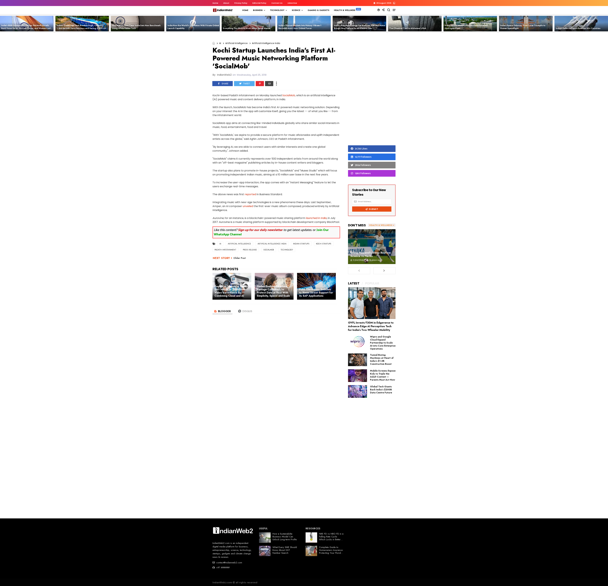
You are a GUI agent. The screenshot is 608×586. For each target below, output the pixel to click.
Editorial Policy (259, 3)
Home (215, 3)
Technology (287, 249)
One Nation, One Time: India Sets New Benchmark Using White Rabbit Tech (136, 27)
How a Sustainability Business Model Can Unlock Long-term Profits (284, 536)
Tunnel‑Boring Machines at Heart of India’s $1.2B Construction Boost (381, 359)
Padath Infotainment (225, 249)
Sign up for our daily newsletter (260, 230)
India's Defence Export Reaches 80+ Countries (578, 28)
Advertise (292, 3)
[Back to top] (600, 578)
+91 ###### (222, 567)
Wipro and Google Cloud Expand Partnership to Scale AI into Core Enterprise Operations (383, 342)
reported (250, 194)
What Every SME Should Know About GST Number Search (284, 550)
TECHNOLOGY (277, 10)
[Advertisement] (372, 89)
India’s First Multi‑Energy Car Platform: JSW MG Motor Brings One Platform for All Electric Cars (359, 27)
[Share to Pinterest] (260, 83)
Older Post (239, 258)
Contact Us (276, 3)
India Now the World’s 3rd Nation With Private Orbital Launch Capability (193, 27)
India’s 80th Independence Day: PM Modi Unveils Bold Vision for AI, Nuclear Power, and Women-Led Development (26, 28)
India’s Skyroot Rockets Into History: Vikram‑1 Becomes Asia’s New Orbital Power (300, 27)
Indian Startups (301, 243)
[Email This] (269, 83)
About (226, 3)
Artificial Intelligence (236, 43)
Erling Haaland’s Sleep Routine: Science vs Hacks (370, 254)
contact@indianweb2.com (228, 562)
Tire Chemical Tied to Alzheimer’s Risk (407, 28)
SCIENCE (296, 10)
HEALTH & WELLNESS (344, 10)
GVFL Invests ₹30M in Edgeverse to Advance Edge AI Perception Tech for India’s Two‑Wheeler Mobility (371, 326)
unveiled (248, 206)
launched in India (316, 218)
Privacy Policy (240, 3)
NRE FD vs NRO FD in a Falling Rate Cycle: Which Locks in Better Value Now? (331, 538)
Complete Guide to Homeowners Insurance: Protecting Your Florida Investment (331, 551)
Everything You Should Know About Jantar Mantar (246, 28)
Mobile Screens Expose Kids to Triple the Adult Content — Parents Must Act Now (383, 375)
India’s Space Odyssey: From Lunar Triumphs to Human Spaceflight (522, 27)
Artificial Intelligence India (266, 43)
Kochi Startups (323, 243)
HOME (245, 10)
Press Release (250, 249)
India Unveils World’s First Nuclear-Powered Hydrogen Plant (466, 27)
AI (220, 43)
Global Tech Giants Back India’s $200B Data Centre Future (381, 389)
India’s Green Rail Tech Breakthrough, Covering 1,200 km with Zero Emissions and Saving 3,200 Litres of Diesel (82, 28)
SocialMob (288, 95)
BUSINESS (258, 10)
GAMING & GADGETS (318, 10)
